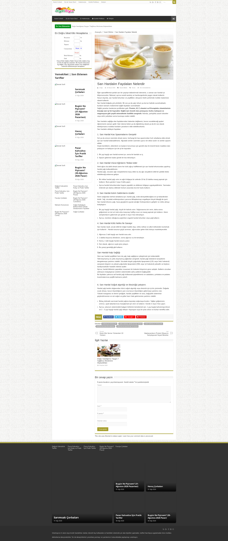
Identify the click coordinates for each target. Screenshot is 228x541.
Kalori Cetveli (57, 2)
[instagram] (160, 2)
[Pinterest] (158, 2)
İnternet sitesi (102, 421)
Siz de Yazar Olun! (70, 2)
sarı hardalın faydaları (153, 324)
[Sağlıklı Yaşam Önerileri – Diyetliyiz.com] (65, 9)
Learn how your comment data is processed (138, 436)
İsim (99, 406)
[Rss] (150, 2)
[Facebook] (155, 2)
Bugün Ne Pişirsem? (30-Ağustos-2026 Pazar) (80, 193)
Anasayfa (98, 32)
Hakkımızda (82, 2)
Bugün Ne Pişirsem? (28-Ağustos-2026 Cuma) (62, 213)
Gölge (101, 87)
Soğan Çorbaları (78, 212)
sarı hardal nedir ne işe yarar (131, 324)
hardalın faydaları (109, 324)
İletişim (103, 2)
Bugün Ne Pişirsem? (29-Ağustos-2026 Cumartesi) (80, 199)
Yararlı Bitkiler (108, 32)
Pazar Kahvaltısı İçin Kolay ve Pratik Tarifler (81, 187)
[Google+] (153, 2)
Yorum (133, 87)
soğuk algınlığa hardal (105, 326)
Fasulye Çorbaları (61, 198)
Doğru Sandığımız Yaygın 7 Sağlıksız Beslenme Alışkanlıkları (92, 26)
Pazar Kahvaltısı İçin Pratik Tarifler (62, 192)
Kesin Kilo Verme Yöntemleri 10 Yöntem (111, 333)
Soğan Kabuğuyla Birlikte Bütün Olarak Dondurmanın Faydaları (81, 206)
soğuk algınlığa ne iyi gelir (128, 326)
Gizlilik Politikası (93, 2)
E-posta (100, 413)
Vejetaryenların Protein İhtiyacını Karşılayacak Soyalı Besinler (156, 333)
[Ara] (174, 2)
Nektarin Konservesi (62, 205)
